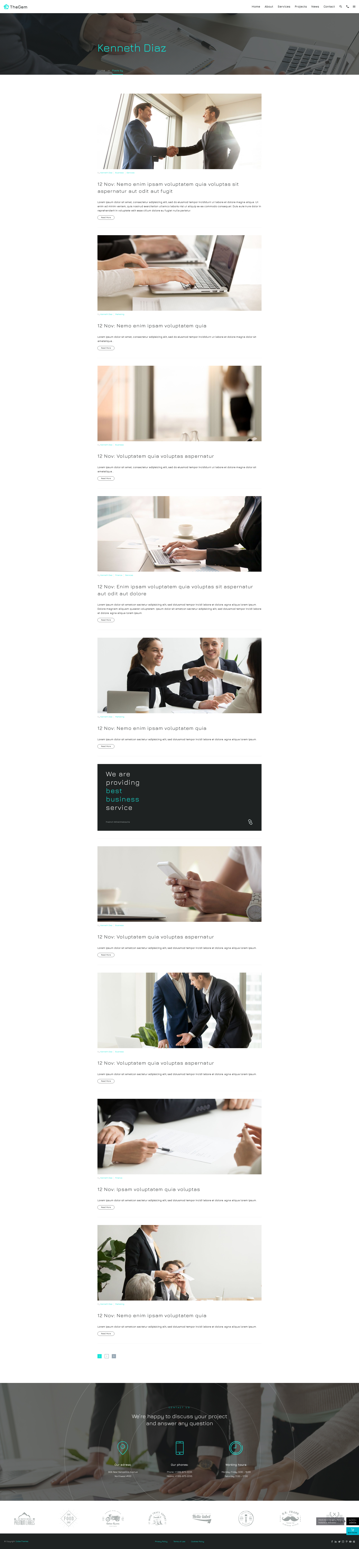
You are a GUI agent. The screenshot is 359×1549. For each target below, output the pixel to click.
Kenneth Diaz (106, 172)
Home (256, 6)
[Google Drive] (354, 1541)
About (269, 6)
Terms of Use (179, 1541)
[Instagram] (343, 1541)
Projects (301, 6)
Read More (106, 217)
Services (284, 6)
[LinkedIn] (336, 1541)
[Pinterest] (347, 1541)
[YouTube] (350, 1541)
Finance (118, 575)
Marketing (119, 314)
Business (119, 172)
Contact (329, 6)
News (315, 6)
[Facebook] (332, 1541)
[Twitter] (339, 1541)
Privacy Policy (161, 1541)
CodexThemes (22, 1541)
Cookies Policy (197, 1541)
